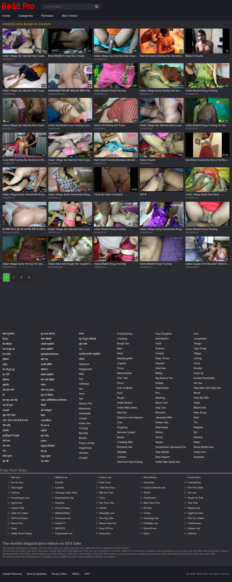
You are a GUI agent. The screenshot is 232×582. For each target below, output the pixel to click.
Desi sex (122, 412)
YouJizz (147, 513)
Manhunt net (61, 477)
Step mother (162, 451)
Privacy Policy (59, 573)
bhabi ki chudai (194, 55)
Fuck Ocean (105, 482)
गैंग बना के (45, 425)
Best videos (69, 15)
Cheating (122, 338)
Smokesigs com (151, 518)
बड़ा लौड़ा (45, 435)
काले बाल (6, 440)
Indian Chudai (147, 159)
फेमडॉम (6, 430)
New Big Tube (106, 518)
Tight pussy (200, 348)
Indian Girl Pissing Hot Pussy (109, 125)
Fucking (83, 428)
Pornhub (59, 482)
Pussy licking (86, 442)
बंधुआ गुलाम (45, 456)
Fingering (122, 427)
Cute (119, 422)
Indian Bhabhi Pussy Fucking (110, 90)
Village (197, 353)
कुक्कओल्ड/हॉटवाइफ (49, 354)
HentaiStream (150, 528)
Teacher (159, 363)
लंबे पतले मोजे (8, 389)
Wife (81, 373)
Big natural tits (164, 377)
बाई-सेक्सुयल (46, 410)
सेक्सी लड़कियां (47, 374)
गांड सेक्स (45, 461)
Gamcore (192, 533)
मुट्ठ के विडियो (47, 394)
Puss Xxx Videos (196, 518)
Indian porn (200, 451)
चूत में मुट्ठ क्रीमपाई (87, 338)
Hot (81, 388)
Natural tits (85, 403)
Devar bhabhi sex (203, 447)
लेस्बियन (44, 369)
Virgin (197, 402)
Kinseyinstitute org (64, 498)
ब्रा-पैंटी (6, 374)
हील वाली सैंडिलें (47, 379)
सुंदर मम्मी (83, 343)
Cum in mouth (125, 387)
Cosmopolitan (194, 482)
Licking (198, 358)
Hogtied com (194, 508)
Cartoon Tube (17, 508)
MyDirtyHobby (62, 513)
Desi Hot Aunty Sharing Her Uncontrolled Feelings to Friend (162, 55)
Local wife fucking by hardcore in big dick (25, 159)
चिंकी (43, 415)
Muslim (159, 442)
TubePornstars (194, 523)
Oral (196, 333)
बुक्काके (6, 384)
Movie (197, 392)
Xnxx (82, 393)
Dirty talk (122, 377)
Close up (199, 373)
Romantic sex (124, 447)
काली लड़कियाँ (47, 348)
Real (119, 348)
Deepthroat (85, 447)
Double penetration (204, 377)
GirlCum (15, 492)
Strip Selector (150, 477)
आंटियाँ (44, 430)
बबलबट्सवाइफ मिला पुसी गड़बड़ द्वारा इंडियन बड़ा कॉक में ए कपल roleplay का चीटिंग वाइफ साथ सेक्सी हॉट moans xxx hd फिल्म (70, 90)
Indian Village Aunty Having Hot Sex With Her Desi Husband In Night (162, 90)
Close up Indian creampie (108, 194)
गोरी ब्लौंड (7, 425)
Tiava (102, 498)
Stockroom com (62, 518)
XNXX (147, 492)
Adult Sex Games (19, 513)
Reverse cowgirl (126, 432)
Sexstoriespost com (20, 498)
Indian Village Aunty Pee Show (202, 194)
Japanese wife (163, 417)
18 (80, 348)
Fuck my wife (201, 397)
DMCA (75, 573)
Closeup (198, 437)
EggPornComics (195, 513)
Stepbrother (162, 387)
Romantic (160, 412)
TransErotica (150, 498)
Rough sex (123, 343)
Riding (158, 373)
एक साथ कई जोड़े (10, 399)
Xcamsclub (149, 482)
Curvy (197, 363)
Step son (160, 407)
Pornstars (47, 15)
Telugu (197, 343)
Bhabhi (83, 438)
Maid (196, 417)
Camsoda (59, 487)
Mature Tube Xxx (108, 523)
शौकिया (6, 359)
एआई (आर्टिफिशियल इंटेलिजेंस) (54, 399)
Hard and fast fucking (130, 461)
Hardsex (83, 452)
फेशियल (6, 379)
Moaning (160, 397)
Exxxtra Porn (194, 477)
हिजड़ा (5, 338)
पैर (4, 394)
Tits (196, 422)
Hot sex (198, 382)
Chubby (159, 353)
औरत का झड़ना (47, 389)
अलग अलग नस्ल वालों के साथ (15, 420)
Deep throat (162, 358)
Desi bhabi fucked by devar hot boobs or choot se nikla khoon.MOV (207, 159)
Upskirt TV (60, 523)
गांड (4, 450)
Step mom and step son (207, 387)
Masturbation (124, 373)
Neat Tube (193, 503)
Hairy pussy (200, 412)
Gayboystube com (63, 533)
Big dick (83, 433)
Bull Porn (15, 477)
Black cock (161, 402)
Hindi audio (161, 427)
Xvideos (159, 348)
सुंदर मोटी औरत (9, 415)
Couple (83, 418)
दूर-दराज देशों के (48, 333)
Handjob (122, 451)
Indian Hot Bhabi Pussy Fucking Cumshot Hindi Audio (70, 125)
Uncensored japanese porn (170, 447)
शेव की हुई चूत (9, 369)
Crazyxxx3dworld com (154, 487)
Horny (120, 382)
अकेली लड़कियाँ (47, 343)
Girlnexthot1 (192, 267)
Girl (195, 432)
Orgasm (121, 363)
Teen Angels (17, 487)
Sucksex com (194, 528)
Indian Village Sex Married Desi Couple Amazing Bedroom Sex (25, 55)
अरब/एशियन (46, 420)
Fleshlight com (151, 523)
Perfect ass (161, 422)
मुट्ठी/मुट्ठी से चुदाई (11, 435)
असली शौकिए (46, 364)
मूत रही (5, 460)
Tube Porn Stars (107, 487)
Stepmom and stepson (130, 417)
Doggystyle (85, 368)
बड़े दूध (44, 450)
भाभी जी (143, 194)
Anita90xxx (9, 59)
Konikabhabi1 (55, 267)
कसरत (43, 440)
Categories (26, 15)
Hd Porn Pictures (19, 518)
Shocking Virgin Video (66, 492)
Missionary (85, 408)
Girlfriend (84, 383)
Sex (81, 398)
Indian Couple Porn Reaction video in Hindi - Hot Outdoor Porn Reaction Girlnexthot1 (207, 263)
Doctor (159, 437)
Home (6, 15)
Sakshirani (54, 128)
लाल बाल (6, 445)
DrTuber (148, 508)
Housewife (85, 413)
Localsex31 (9, 163)
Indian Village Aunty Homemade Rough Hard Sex (25, 194)
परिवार (81, 358)
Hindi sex (160, 368)
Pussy (120, 368)
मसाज (81, 333)
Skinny (159, 432)
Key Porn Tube (106, 503)
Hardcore (84, 364)
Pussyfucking (124, 333)
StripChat (59, 503)
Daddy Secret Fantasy (21, 533)
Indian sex (85, 423)
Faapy (14, 528)
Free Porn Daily (195, 487)
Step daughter (163, 333)
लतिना (43, 384)
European (199, 456)
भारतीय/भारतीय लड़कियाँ (89, 353)
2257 (87, 573)
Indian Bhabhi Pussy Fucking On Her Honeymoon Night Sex (207, 125)
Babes (146, 533)
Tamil (158, 343)
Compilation (200, 338)
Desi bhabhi (161, 338)
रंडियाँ (43, 405)
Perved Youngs (62, 508)
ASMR (6, 410)
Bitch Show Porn (152, 503)
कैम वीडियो (7, 343)
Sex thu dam (17, 482)
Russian (198, 368)
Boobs (120, 437)
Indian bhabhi (124, 402)
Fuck (120, 392)
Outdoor (121, 456)
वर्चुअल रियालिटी (48, 445)
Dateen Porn (17, 523)
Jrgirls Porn (16, 503)
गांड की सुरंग (8, 405)
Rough (120, 397)
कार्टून (5, 364)
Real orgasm (162, 456)
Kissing (159, 382)
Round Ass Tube (195, 498)
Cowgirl (83, 457)
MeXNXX (60, 528)
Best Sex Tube (106, 492)
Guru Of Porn (106, 528)
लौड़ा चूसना (7, 455)
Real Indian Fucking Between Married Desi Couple (116, 159)
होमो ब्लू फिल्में (8, 333)
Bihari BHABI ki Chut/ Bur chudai (66, 55)
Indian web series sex (167, 461)
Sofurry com (105, 477)
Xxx (81, 378)
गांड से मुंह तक (9, 348)
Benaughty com (106, 513)
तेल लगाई (7, 354)
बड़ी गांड (44, 359)
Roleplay (198, 427)
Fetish (197, 442)
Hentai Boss (105, 533)
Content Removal (12, 573)
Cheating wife (125, 442)
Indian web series (127, 407)
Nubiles (103, 508)
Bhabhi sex (200, 407)
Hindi (120, 353)
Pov (157, 392)
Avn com (192, 492)
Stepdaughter (125, 358)
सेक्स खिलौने (46, 338)
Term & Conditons (36, 573)
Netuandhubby (56, 93)
